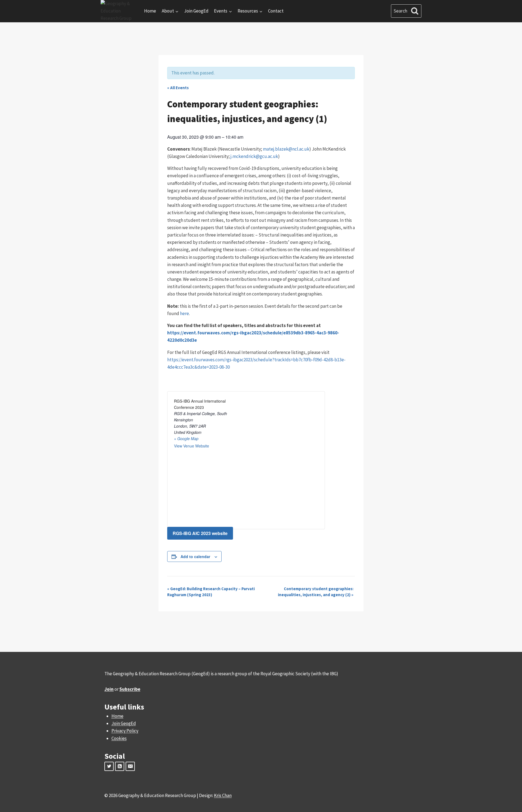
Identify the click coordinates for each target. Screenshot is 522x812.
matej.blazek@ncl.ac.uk (286, 149)
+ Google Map (186, 438)
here (184, 313)
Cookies (119, 738)
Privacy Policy (124, 731)
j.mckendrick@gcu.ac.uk (254, 156)
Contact (276, 11)
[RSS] (119, 766)
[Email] (130, 766)
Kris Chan (223, 795)
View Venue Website (191, 446)
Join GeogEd (196, 11)
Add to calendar (195, 556)
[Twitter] (109, 766)
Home (150, 11)
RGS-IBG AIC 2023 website (200, 533)
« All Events (178, 87)
